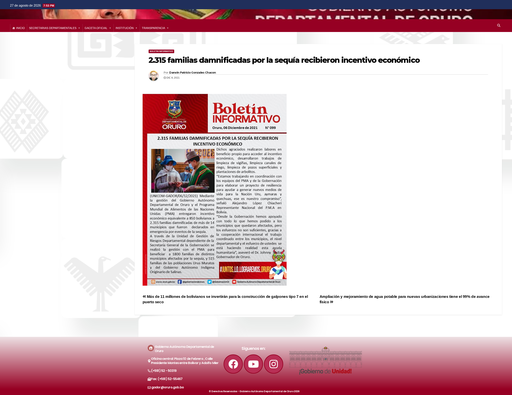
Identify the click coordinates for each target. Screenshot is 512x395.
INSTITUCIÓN (125, 28)
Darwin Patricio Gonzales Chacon (192, 72)
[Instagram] (273, 364)
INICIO (20, 28)
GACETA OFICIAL (96, 28)
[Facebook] (233, 364)
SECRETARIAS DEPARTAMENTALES (52, 28)
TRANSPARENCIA (153, 28)
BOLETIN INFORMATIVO (161, 51)
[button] (498, 25)
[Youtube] (253, 364)
